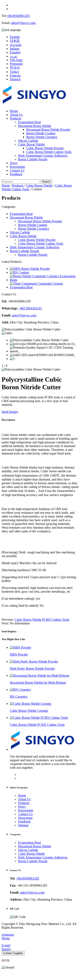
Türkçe (14, 71)
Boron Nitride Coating (40, 133)
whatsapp (8, 934)
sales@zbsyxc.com (23, 23)
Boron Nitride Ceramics (41, 137)
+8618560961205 (18, 16)
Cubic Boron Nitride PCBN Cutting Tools (42, 619)
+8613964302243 (30, 308)
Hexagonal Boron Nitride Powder (48, 129)
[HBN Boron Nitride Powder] (30, 268)
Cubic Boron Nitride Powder (45, 148)
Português (16, 63)
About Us (16, 114)
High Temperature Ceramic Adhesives (42, 155)
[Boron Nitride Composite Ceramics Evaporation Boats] (44, 280)
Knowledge (17, 166)
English (15, 37)
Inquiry (6, 949)
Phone (6, 938)
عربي (13, 56)
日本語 (15, 41)
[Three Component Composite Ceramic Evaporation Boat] (44, 287)
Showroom (25, 817)
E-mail (6, 945)
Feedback (16, 174)
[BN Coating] (19, 272)
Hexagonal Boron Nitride (34, 126)
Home (14, 111)
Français (15, 75)
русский (15, 45)
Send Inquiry (10, 411)
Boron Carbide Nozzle (32, 159)
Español (15, 52)
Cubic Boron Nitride (31, 144)
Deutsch (15, 79)
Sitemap (23, 825)
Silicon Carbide (28, 140)
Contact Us (17, 170)
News (13, 163)
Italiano (14, 48)
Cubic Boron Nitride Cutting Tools (48, 152)
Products (15, 118)
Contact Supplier (13, 953)
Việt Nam (16, 60)
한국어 (15, 67)
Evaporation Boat (29, 122)
